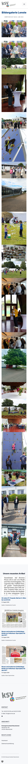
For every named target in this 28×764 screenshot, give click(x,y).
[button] (2, 761)
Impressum (5, 740)
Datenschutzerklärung (8, 743)
